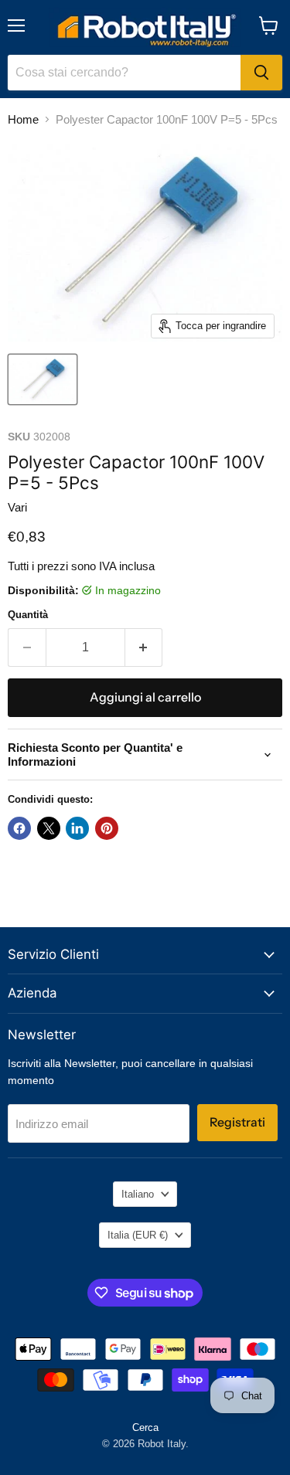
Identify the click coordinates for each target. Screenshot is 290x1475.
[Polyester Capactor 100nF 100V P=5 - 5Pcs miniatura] (43, 379)
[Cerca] (261, 72)
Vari (17, 507)
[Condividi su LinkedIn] (77, 828)
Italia (137, 1235)
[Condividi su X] (48, 828)
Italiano (137, 1194)
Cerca (145, 1427)
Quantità (28, 614)
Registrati (237, 1122)
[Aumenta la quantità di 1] (144, 647)
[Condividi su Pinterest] (106, 828)
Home (23, 119)
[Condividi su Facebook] (19, 828)
